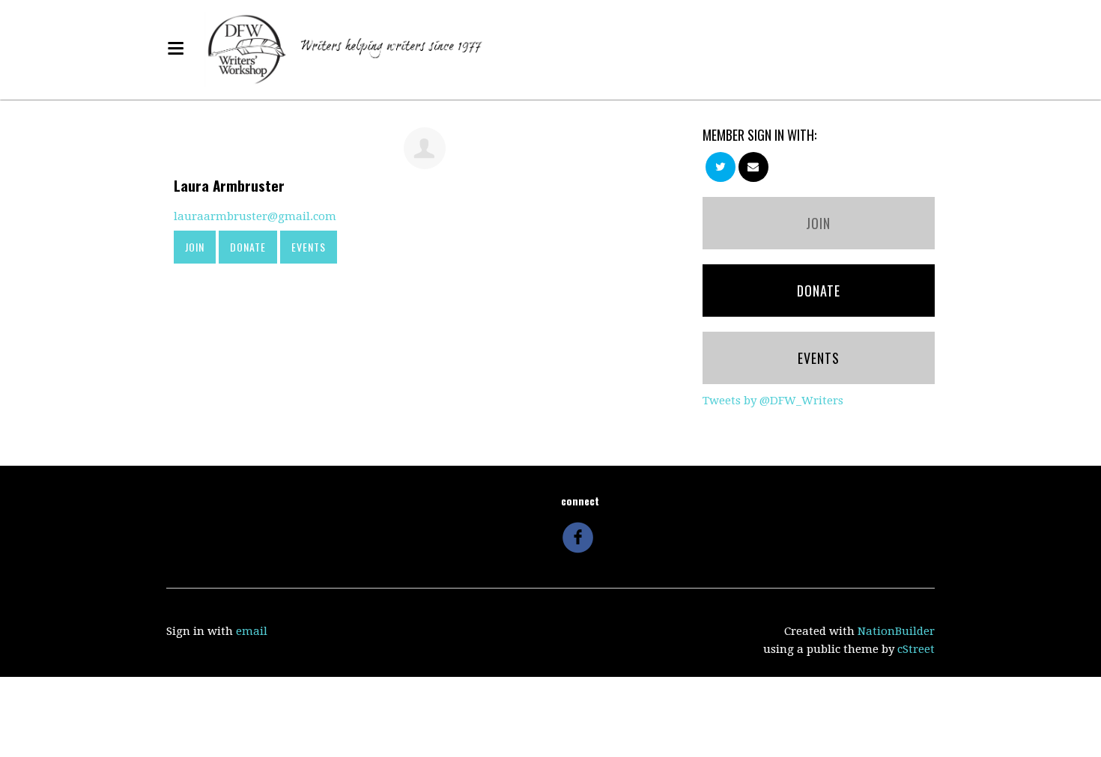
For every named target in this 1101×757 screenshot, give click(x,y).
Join (194, 247)
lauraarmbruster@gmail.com (255, 216)
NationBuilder (896, 631)
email (251, 631)
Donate (248, 247)
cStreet (916, 649)
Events (308, 247)
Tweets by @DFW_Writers (773, 400)
